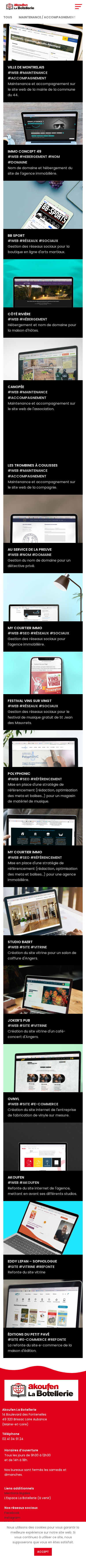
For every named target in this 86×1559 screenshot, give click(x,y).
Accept (43, 1552)
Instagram (12, 1517)
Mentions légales (17, 1493)
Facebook (11, 1513)
